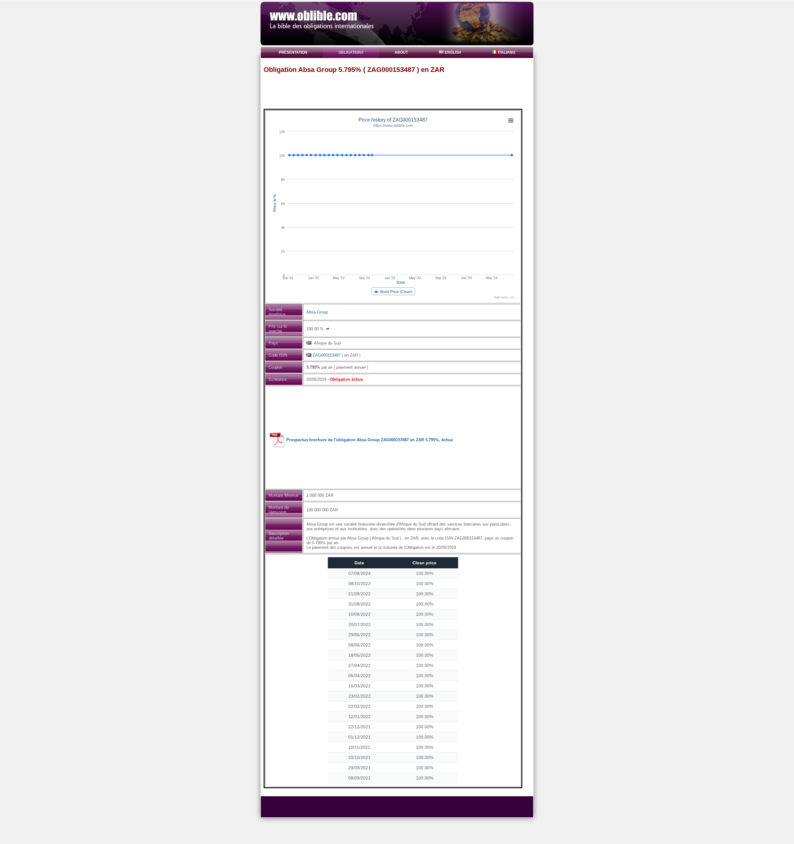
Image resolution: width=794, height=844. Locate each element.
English (452, 52)
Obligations (351, 52)
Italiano (506, 52)
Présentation (293, 52)
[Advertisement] (400, 91)
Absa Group (317, 312)
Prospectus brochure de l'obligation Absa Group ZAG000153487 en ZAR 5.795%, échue (369, 440)
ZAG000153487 (327, 355)
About (401, 52)
